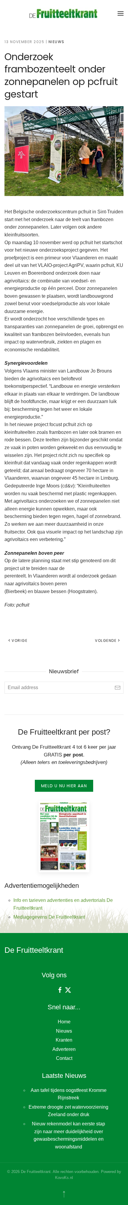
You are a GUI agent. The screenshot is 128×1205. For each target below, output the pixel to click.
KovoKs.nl (64, 1177)
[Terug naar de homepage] (64, 13)
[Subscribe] (118, 688)
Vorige (19, 640)
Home (64, 1021)
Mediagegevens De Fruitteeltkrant (49, 917)
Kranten (64, 1040)
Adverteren (64, 1049)
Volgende (105, 640)
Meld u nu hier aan (64, 786)
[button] (121, 13)
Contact (64, 1058)
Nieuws (57, 41)
